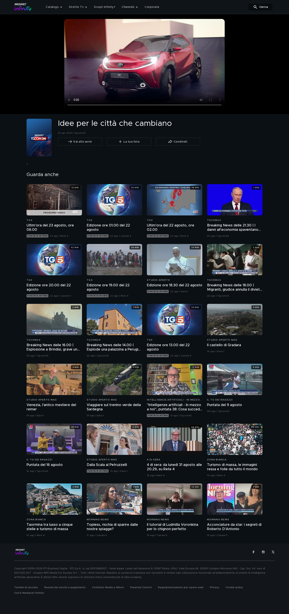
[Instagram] (263, 552)
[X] (273, 552)
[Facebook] (253, 552)
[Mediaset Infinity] (23, 7)
